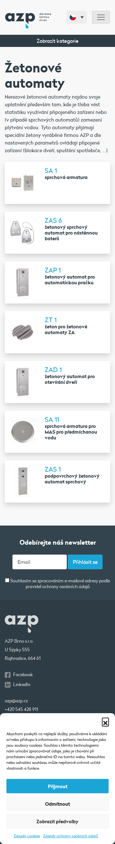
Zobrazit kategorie (58, 40)
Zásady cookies (27, 835)
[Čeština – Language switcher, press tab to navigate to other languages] (76, 17)
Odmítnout (57, 804)
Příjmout (57, 786)
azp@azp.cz (16, 701)
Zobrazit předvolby (57, 821)
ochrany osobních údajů (66, 586)
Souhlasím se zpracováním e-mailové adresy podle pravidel (59, 583)
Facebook (23, 674)
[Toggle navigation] (101, 17)
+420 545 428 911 (21, 709)
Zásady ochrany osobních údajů (70, 835)
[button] (105, 721)
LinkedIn (21, 684)
